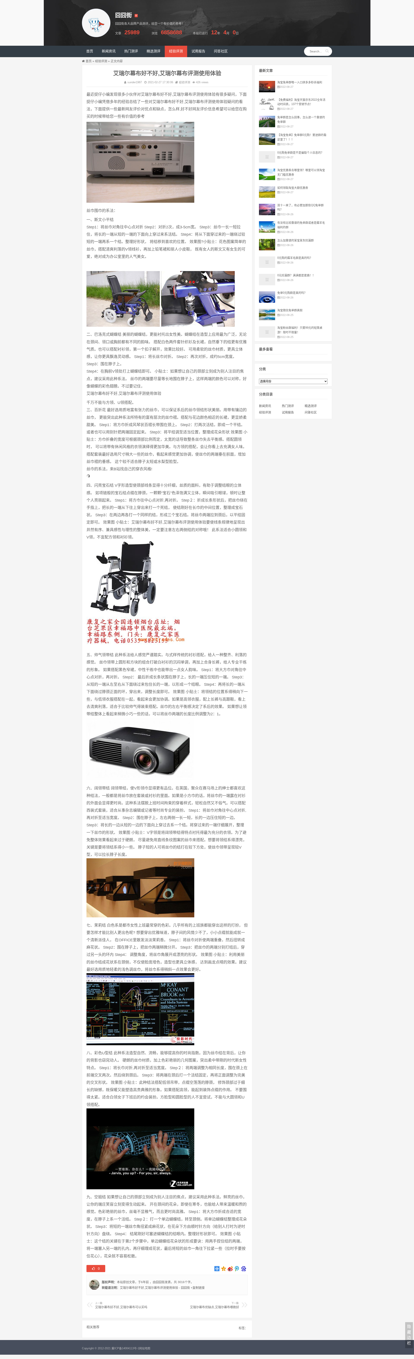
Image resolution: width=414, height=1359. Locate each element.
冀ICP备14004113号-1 (125, 1348)
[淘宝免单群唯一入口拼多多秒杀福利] (267, 91)
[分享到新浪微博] (230, 1268)
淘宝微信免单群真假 (290, 310)
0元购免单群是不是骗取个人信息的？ (300, 152)
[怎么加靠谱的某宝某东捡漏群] (267, 249)
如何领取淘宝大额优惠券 (292, 187)
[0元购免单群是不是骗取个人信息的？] (267, 161)
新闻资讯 (265, 406)
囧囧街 (160, 1282)
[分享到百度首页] (243, 1268)
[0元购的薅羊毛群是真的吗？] (267, 266)
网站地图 (144, 1348)
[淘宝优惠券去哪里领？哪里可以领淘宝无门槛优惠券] (267, 179)
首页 (89, 61)
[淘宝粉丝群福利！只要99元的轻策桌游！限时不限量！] (267, 336)
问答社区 (311, 412)
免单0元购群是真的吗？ (292, 292)
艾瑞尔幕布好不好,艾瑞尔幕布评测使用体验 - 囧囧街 (155, 1287)
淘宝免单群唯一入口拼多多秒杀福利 (299, 82)
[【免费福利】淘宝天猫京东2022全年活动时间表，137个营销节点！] (267, 108)
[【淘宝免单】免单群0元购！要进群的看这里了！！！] (267, 144)
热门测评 (288, 406)
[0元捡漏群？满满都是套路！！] (267, 284)
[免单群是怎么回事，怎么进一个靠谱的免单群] (267, 126)
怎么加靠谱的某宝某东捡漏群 (295, 240)
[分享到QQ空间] (223, 1268)
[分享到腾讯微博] (237, 1268)
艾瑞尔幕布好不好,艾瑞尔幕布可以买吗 (121, 1307)
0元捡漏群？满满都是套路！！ (296, 275)
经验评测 (101, 61)
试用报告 (288, 412)
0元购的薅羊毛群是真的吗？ (294, 257)
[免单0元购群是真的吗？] (267, 301)
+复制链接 (197, 1287)
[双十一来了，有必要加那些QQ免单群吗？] (267, 214)
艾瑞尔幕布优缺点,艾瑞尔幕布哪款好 (214, 1307)
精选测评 (311, 406)
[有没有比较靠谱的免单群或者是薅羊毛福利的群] (267, 231)
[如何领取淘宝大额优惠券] (267, 196)
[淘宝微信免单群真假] (267, 319)
